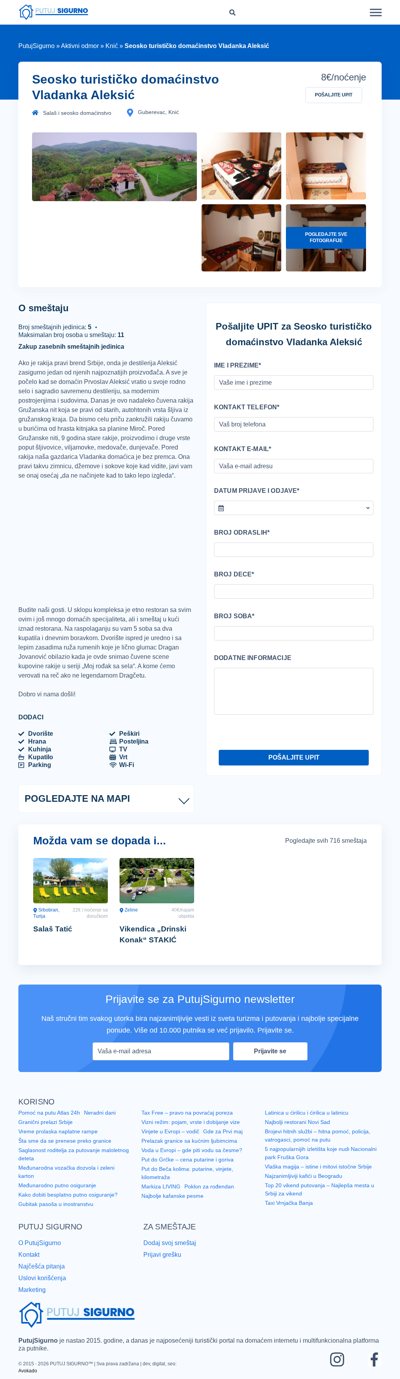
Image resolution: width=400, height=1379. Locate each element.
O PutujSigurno (39, 1251)
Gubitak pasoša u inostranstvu (56, 1213)
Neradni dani (101, 1122)
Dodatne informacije (250, 658)
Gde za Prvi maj (223, 1141)
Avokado (183, 1370)
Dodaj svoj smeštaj (171, 1251)
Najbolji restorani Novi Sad (298, 1131)
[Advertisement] (106, 552)
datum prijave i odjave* (253, 491)
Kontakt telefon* (244, 407)
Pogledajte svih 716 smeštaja (324, 850)
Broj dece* (232, 574)
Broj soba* (233, 616)
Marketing (32, 1297)
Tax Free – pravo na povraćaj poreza (186, 1122)
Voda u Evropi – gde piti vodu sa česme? (192, 1159)
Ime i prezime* (236, 365)
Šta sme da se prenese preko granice (65, 1150)
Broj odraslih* (240, 533)
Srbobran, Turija (46, 923)
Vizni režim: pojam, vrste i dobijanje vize (191, 1131)
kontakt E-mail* (240, 449)
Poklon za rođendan (208, 1195)
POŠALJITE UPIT (334, 95)
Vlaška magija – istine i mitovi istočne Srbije (319, 1175)
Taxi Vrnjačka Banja (289, 1211)
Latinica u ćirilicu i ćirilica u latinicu (307, 1122)
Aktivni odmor (82, 46)
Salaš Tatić (52, 938)
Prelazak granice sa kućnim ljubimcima (190, 1150)
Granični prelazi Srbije (45, 1131)
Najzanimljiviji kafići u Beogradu (305, 1184)
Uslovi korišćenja (42, 1285)
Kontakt (29, 1263)
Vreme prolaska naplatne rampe (58, 1141)
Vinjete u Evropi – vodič (170, 1141)
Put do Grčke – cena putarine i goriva (187, 1169)
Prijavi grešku (162, 1263)
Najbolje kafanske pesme (173, 1205)
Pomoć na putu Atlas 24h (49, 1122)
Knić (115, 46)
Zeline (130, 919)
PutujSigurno (36, 46)
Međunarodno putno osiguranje (57, 1194)
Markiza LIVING (160, 1195)
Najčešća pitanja (42, 1274)
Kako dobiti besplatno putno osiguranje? (68, 1203)
